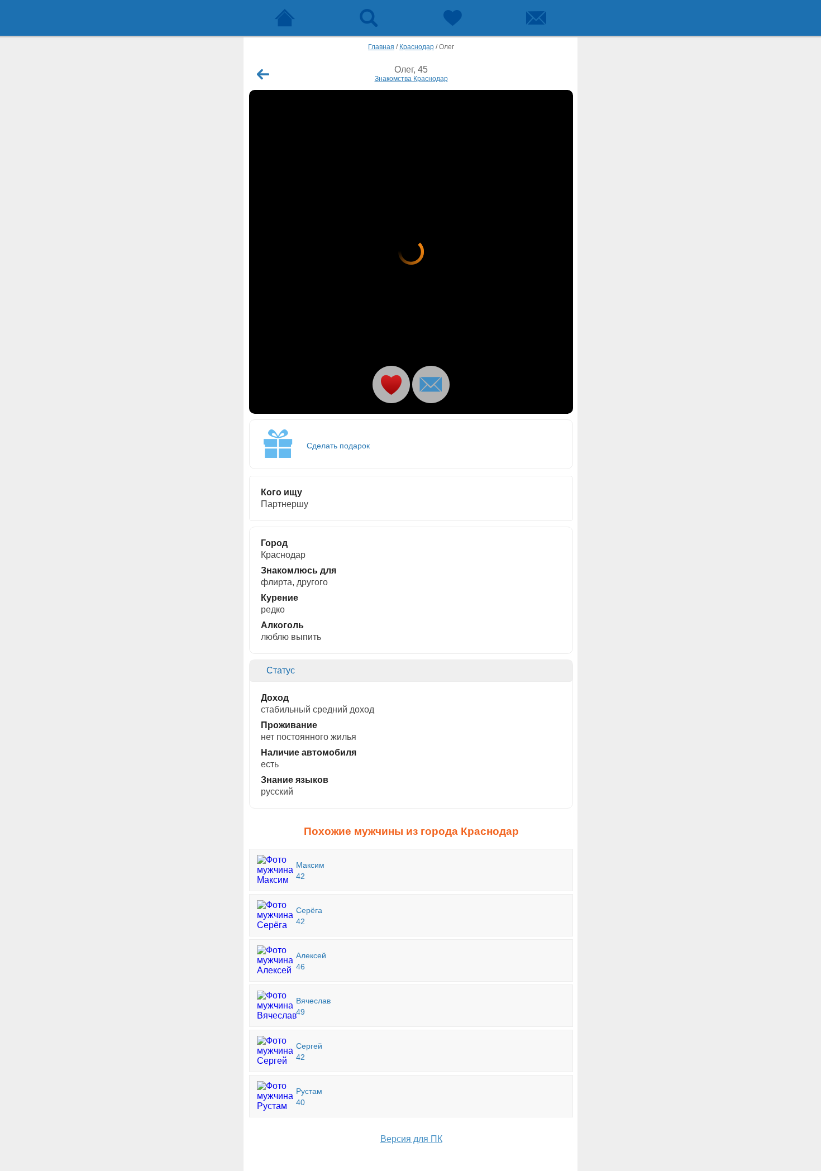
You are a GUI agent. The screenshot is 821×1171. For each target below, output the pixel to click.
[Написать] (431, 384)
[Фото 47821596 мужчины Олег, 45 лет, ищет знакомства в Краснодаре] (411, 252)
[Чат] (536, 18)
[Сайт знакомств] (285, 18)
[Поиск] (368, 18)
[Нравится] (391, 384)
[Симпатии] (452, 18)
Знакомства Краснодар (411, 79)
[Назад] (263, 74)
